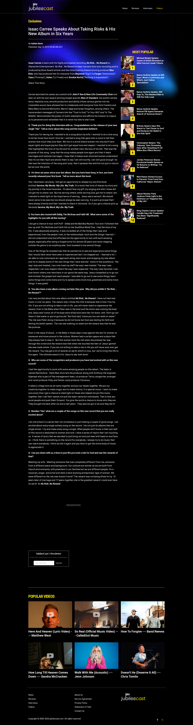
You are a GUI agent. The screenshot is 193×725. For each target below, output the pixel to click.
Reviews (135, 8)
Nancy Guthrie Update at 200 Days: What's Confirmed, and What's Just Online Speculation (150, 79)
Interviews (147, 8)
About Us (79, 695)
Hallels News (37, 43)
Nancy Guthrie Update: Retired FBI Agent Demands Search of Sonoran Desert (150, 111)
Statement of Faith (83, 707)
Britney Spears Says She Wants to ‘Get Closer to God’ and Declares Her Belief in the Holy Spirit (150, 130)
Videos (159, 8)
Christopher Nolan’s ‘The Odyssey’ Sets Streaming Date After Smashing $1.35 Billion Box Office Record (150, 147)
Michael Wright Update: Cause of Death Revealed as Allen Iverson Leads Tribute (150, 60)
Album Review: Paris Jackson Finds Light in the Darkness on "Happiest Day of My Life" (149, 197)
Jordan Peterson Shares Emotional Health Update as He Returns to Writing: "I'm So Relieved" (150, 164)
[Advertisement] (143, 37)
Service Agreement (83, 699)
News (125, 8)
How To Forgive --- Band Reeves (142, 631)
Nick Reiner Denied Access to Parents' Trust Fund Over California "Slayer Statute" (150, 179)
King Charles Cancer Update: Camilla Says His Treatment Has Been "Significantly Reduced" (150, 214)
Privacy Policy (81, 703)
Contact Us (79, 711)
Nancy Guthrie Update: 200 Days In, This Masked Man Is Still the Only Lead (150, 94)
